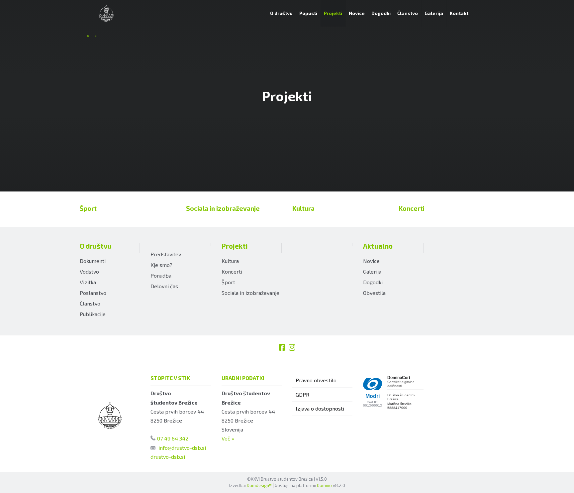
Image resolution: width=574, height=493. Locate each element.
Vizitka (88, 282)
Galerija (372, 271)
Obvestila (374, 293)
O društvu (96, 246)
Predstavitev (165, 254)
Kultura (303, 208)
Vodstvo (89, 271)
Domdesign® (259, 485)
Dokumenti (93, 261)
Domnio (324, 485)
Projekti (235, 246)
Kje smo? (161, 265)
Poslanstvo (93, 293)
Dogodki (373, 282)
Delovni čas (164, 286)
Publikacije (93, 314)
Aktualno (378, 246)
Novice (371, 261)
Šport (88, 208)
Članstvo (90, 303)
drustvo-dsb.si (167, 456)
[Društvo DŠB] (106, 13)
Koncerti (412, 208)
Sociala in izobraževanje (223, 208)
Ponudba (160, 275)
